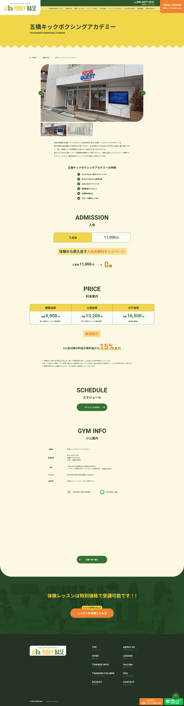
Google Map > (107, 468)
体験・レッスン (79, 8)
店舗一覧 (68, 8)
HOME (34, 57)
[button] (91, 120)
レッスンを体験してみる (92, 613)
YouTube (103, 8)
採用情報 (140, 8)
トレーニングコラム (115, 8)
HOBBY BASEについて (56, 8)
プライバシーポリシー (52, 701)
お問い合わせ (150, 8)
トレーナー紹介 (92, 8)
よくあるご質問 (129, 8)
